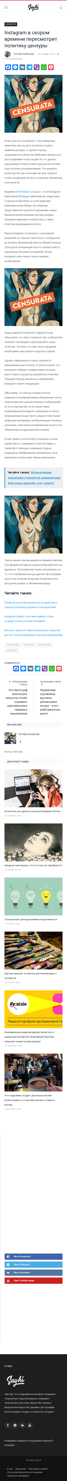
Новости (11, 24)
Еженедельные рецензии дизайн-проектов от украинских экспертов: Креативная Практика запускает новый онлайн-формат (29, 1037)
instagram (13, 645)
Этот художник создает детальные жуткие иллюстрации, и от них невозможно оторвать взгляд (29, 1100)
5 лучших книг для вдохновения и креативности (30, 919)
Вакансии (21, 1468)
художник (44, 645)
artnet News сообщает (28, 191)
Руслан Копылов (24, 54)
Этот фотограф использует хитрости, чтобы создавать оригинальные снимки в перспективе (16, 701)
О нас (10, 1468)
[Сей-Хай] (33, 7)
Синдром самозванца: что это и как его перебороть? (33, 865)
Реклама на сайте (38, 1468)
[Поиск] (61, 8)
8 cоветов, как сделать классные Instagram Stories (32, 811)
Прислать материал (18, 1475)
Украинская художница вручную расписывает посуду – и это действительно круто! (50, 701)
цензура (12, 650)
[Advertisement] (31, 1193)
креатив (28, 645)
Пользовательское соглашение (24, 1472)
